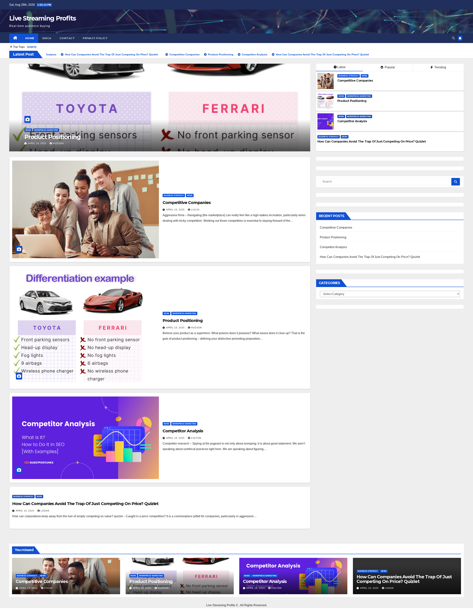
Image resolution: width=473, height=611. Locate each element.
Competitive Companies (355, 80)
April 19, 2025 (37, 143)
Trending (440, 67)
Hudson (196, 327)
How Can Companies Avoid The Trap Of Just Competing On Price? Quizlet (371, 141)
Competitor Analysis (52, 136)
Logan (45, 510)
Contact (67, 38)
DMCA (46, 38)
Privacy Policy (95, 38)
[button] (453, 38)
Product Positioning (351, 101)
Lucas (195, 209)
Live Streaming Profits (42, 18)
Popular (389, 67)
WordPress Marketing (46, 130)
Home (29, 38)
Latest (341, 67)
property (31, 47)
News (28, 130)
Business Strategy (348, 76)
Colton (58, 143)
